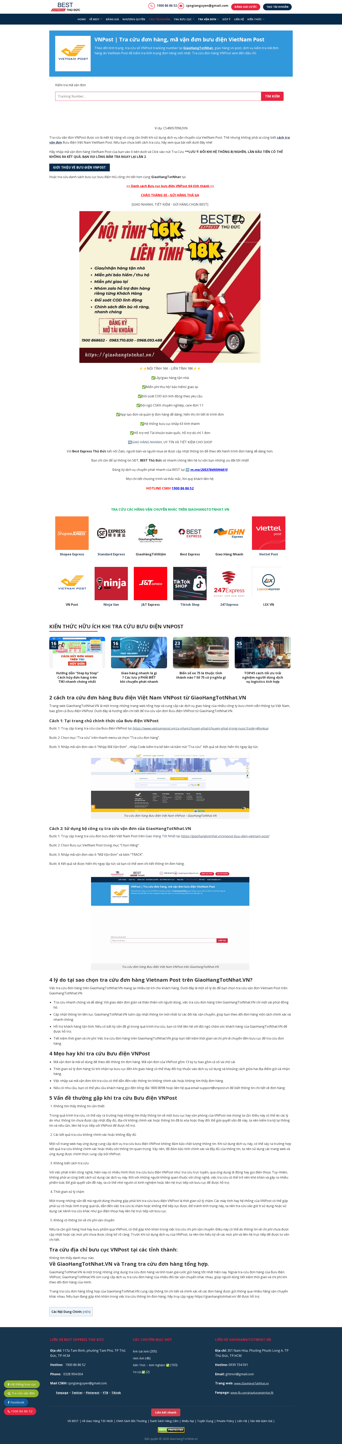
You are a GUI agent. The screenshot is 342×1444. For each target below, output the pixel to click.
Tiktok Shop (190, 605)
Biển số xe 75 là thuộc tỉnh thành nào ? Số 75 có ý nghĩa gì (201, 675)
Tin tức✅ (139, 1372)
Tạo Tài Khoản (159, 19)
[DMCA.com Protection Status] (171, 1430)
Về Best (94, 19)
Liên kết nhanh (165, 1412)
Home (82, 19)
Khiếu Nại (188, 1421)
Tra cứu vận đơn (22, 1393)
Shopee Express (72, 554)
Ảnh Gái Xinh (141, 1351)
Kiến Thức (254, 19)
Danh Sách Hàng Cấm (164, 1421)
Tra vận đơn (207, 19)
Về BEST (73, 1421)
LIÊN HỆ (239, 19)
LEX (266, 605)
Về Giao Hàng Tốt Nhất (97, 1421)
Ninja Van (111, 605)
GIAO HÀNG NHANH (147, 442)
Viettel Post (268, 554)
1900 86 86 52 (167, 5)
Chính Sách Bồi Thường (131, 1421)
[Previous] (48, 665)
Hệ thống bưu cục (23, 1384)
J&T (144, 605)
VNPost (146, 48)
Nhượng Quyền (134, 19)
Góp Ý (226, 19)
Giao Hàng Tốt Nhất (160, 836)
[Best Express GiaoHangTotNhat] (66, 7)
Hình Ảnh (138, 1358)
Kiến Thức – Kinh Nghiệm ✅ (151, 1365)
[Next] (291, 665)
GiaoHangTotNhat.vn (184, 1439)
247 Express (229, 605)
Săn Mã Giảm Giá (261, 1421)
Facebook (17, 1402)
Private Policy (225, 1421)
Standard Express (111, 554)
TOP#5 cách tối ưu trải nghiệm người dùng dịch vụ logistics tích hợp (262, 677)
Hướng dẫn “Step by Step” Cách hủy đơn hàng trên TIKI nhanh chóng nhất (77, 677)
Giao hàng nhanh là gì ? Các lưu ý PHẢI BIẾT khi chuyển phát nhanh (139, 677)
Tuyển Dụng (205, 1421)
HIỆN (87, 1312)
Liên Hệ (242, 1421)
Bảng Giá (112, 19)
